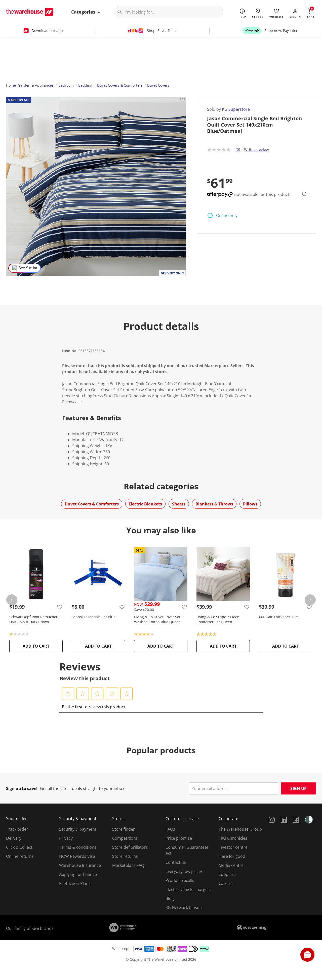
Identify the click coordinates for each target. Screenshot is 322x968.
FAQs (170, 829)
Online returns (20, 856)
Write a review (256, 149)
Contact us (176, 862)
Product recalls (180, 880)
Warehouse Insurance (80, 865)
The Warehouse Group (240, 829)
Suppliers (227, 874)
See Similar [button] (27, 268)
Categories (84, 12)
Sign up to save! (21, 788)
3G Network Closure (185, 907)
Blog (170, 898)
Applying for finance (78, 874)
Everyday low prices (184, 871)
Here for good (232, 856)
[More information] (303, 193)
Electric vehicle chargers (188, 889)
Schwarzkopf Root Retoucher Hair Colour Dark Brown (33, 619)
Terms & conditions (77, 847)
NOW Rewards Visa (77, 856)
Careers (226, 883)
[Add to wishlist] (183, 100)
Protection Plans (75, 883)
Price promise (179, 838)
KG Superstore (236, 109)
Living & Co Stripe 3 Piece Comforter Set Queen (217, 619)
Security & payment (77, 829)
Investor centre (233, 847)
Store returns (125, 856)
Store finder (123, 829)
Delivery (13, 838)
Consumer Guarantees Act (187, 850)
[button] (295, 13)
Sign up (298, 788)
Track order (17, 829)
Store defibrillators (130, 847)
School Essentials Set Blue (93, 616)
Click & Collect (19, 847)
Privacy (66, 838)
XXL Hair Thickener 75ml (279, 616)
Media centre (231, 865)
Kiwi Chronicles (233, 838)
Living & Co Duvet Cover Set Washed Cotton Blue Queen (157, 619)
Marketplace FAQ (128, 865)
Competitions (125, 838)
